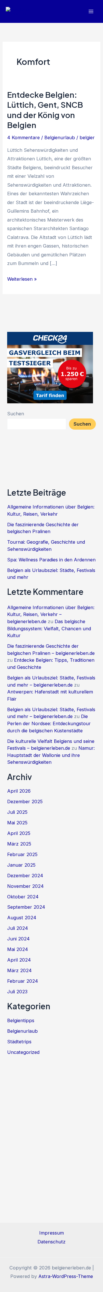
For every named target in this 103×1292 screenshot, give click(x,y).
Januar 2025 (21, 865)
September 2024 (26, 907)
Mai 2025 (17, 823)
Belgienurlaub (59, 137)
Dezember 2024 (25, 875)
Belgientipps (20, 1020)
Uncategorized (23, 1052)
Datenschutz (51, 1242)
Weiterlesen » (22, 279)
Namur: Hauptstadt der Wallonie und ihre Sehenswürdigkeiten (51, 755)
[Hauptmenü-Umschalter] (90, 11)
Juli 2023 (17, 991)
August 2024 (21, 917)
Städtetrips (19, 1041)
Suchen (15, 413)
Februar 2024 (22, 981)
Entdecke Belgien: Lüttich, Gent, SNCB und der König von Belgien (45, 110)
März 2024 (19, 970)
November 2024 (25, 886)
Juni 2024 (18, 939)
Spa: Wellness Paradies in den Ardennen (51, 560)
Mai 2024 (17, 949)
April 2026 (19, 791)
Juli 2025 (17, 812)
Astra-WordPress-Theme (65, 1276)
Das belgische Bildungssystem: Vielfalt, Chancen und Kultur (49, 628)
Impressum (51, 1233)
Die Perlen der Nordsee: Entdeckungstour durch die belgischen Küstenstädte (49, 723)
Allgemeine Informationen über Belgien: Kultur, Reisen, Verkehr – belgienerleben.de (50, 614)
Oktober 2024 (23, 897)
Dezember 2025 (25, 801)
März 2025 (19, 844)
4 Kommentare (23, 137)
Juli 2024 (17, 928)
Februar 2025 (22, 854)
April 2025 (18, 833)
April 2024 (19, 960)
